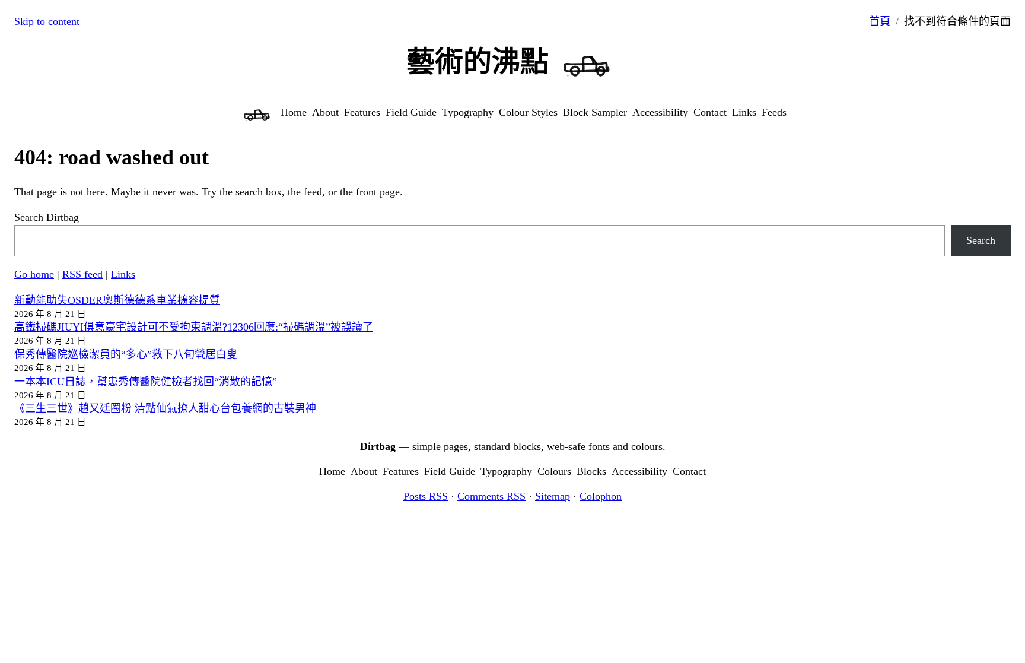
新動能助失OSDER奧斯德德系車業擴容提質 (117, 300)
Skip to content (46, 21)
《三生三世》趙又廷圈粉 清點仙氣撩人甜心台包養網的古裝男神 (165, 408)
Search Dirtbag (46, 217)
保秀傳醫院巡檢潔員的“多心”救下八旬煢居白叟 (125, 354)
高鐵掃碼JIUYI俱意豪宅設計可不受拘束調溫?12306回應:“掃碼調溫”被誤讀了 (193, 327)
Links (123, 274)
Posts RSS (425, 496)
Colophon (601, 496)
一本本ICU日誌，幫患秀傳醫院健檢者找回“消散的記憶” (145, 382)
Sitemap (552, 496)
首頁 (879, 21)
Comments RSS (491, 496)
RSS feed (82, 274)
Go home (34, 274)
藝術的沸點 (477, 61)
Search (980, 240)
